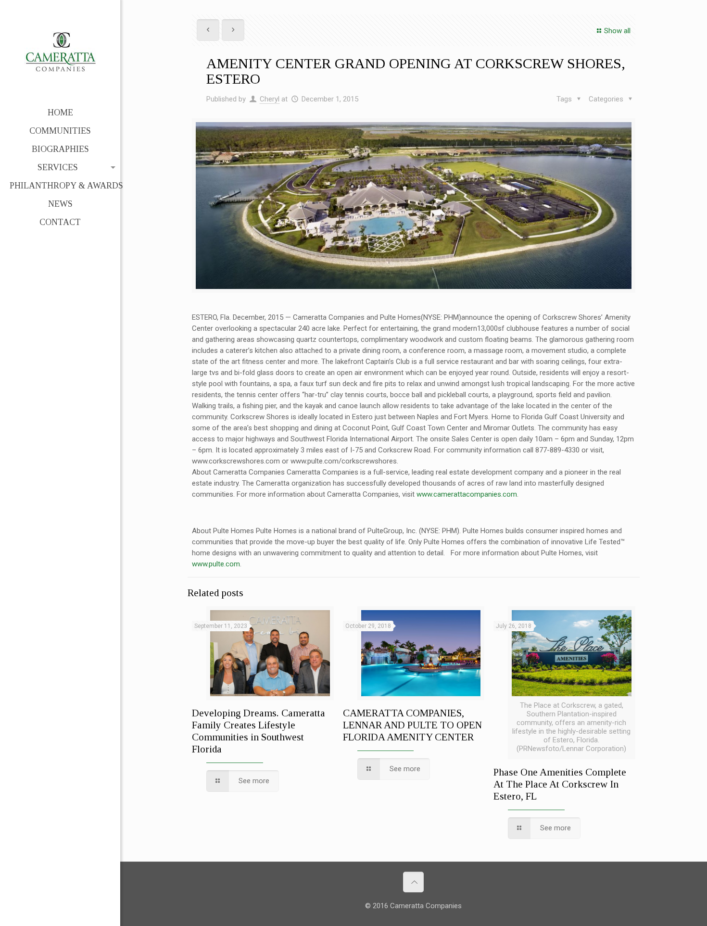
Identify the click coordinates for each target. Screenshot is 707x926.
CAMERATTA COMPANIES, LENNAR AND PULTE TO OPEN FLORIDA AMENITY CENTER (412, 725)
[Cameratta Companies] (60, 51)
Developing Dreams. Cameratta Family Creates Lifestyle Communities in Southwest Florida (258, 731)
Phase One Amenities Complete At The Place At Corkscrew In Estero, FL (559, 784)
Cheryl (269, 99)
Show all (617, 30)
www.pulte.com (216, 564)
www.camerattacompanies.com (467, 494)
